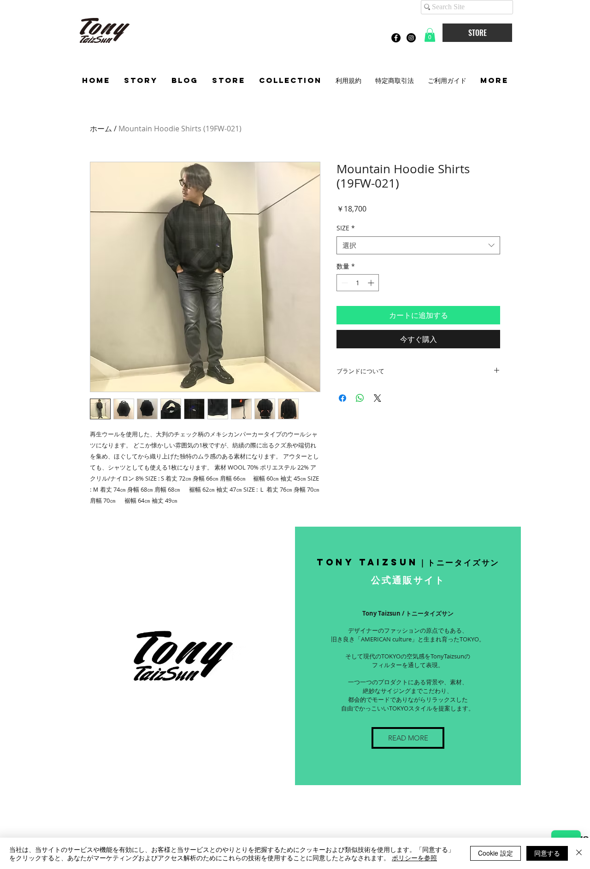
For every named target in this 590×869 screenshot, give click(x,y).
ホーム (101, 128)
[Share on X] (377, 398)
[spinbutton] (357, 283)
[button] (430, 35)
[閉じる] (578, 853)
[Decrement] (343, 283)
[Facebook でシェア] (342, 398)
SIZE (345, 227)
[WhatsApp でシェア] (360, 398)
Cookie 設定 (495, 852)
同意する (547, 852)
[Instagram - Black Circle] (411, 37)
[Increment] (372, 283)
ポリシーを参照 (414, 857)
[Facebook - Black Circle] (396, 37)
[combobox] (418, 245)
